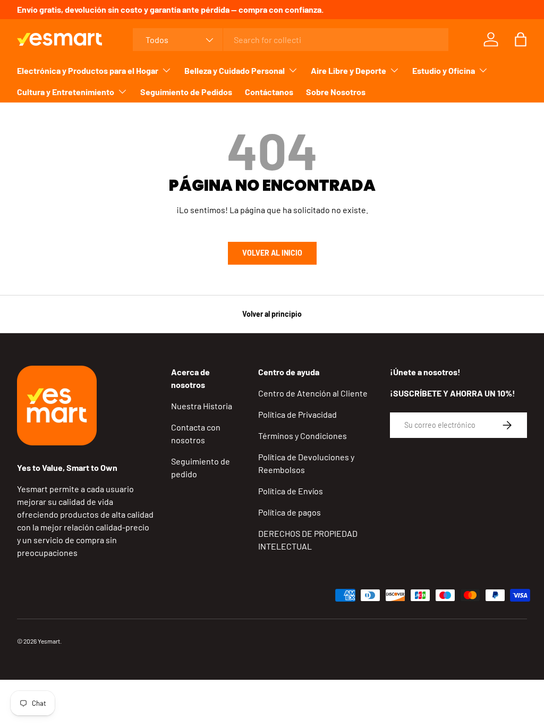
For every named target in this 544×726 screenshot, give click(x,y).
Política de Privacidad (297, 414)
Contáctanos (269, 92)
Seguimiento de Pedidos (186, 92)
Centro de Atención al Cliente (313, 393)
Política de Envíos (290, 491)
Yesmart (49, 641)
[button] (520, 39)
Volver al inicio (272, 252)
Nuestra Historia (201, 406)
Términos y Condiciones (302, 435)
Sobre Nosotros (336, 92)
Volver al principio (272, 313)
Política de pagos (289, 512)
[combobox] (290, 39)
